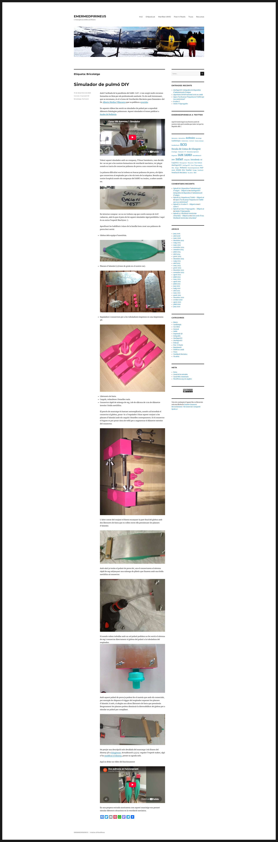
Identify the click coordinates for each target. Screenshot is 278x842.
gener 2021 (177, 295)
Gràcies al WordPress (97, 832)
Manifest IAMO (164, 17)
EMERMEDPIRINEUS (90, 16)
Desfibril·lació (175, 145)
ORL (173, 168)
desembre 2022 (178, 270)
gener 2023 (177, 268)
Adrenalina (181, 138)
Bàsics (175, 322)
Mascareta (191, 163)
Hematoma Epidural (193, 152)
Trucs (190, 17)
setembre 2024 (178, 250)
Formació (85, 99)
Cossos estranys (199, 141)
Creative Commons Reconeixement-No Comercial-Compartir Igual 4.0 (186, 407)
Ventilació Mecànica (179, 173)
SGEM (173, 170)
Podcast (176, 343)
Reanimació (177, 347)
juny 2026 (176, 234)
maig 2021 (176, 288)
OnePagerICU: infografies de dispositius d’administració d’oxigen (187, 193)
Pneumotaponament (193, 168)
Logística (175, 163)
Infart (179, 159)
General (76, 96)
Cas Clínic (176, 327)
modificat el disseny (113, 756)
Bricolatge (77, 99)
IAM (180, 155)
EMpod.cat (150, 17)
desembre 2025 (178, 240)
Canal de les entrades (180, 374)
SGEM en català (178, 350)
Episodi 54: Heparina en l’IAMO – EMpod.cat (188, 197)
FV (185, 152)
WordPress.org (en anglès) (182, 379)
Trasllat (189, 170)
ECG (183, 145)
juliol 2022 (177, 277)
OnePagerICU (177, 165)
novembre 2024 (178, 247)
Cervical (191, 141)
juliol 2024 (177, 252)
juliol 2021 (176, 284)
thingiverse (116, 753)
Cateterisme (184, 141)
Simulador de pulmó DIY (101, 84)
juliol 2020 (177, 304)
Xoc (195, 173)
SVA (183, 170)
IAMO (188, 155)
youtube (144, 102)
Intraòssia (195, 159)
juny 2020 (176, 307)
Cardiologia (176, 141)
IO (201, 160)
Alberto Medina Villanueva (114, 102)
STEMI (178, 170)
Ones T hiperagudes (196, 165)
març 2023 (177, 266)
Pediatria (183, 168)
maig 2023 (176, 261)
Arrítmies (190, 138)
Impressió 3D (84, 96)
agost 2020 (177, 302)
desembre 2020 (178, 297)
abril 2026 (176, 236)
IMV (173, 160)
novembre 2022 (178, 272)
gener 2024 (177, 256)
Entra (175, 372)
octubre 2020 (177, 300)
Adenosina (175, 138)
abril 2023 (176, 263)
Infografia (187, 160)
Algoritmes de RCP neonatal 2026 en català (188, 95)
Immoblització (197, 155)
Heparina (174, 155)
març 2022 (177, 279)
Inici (141, 17)
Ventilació (200, 170)
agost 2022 (177, 275)
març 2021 (176, 293)
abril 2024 (176, 254)
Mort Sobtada (198, 163)
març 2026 (177, 238)
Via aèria (190, 172)
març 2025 (177, 245)
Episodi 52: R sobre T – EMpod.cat (185, 204)
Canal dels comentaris (181, 377)
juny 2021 (176, 286)
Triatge (195, 170)
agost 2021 (177, 281)
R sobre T (176, 101)
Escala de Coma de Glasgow (186, 149)
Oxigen (177, 168)
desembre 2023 (178, 259)
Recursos (200, 17)
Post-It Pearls (179, 17)
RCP (201, 168)
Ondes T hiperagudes (180, 104)
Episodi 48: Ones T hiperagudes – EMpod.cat (188, 209)
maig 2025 (177, 243)
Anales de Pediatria (108, 114)
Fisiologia (174, 152)
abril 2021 (176, 291)
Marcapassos (183, 163)
